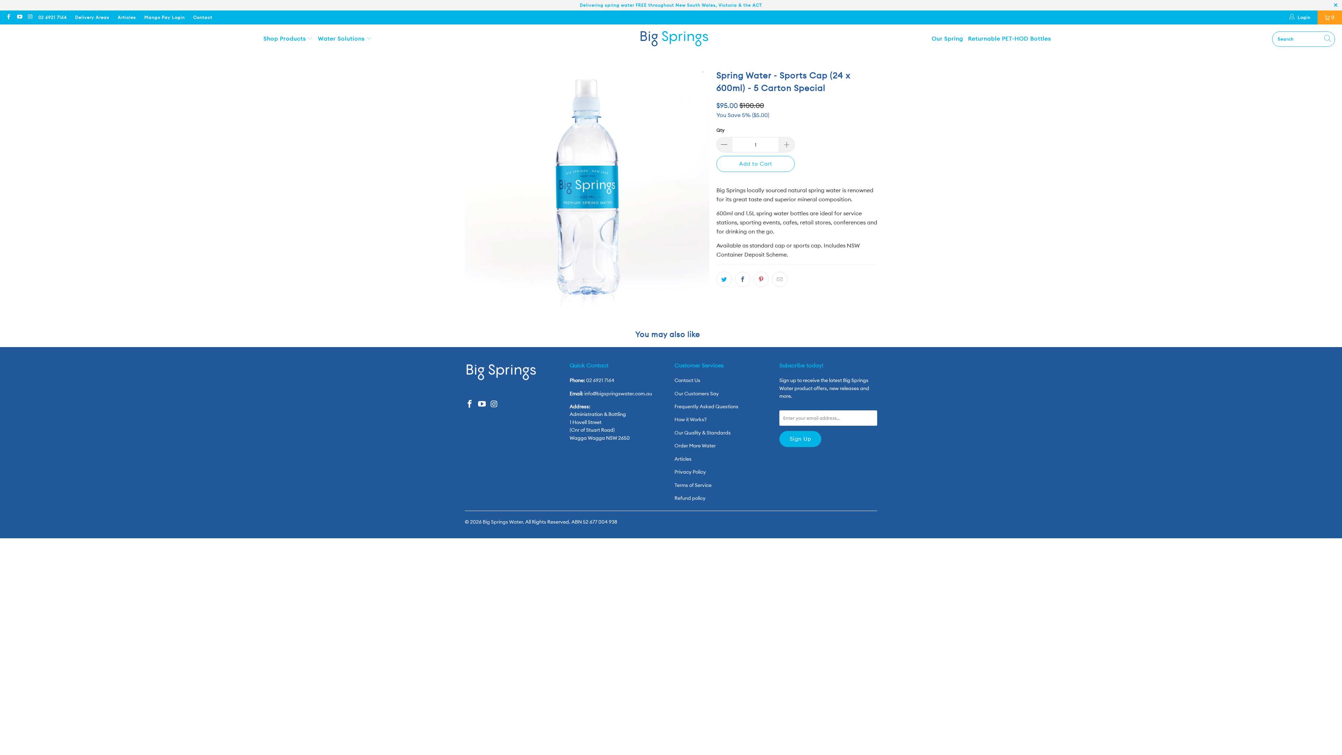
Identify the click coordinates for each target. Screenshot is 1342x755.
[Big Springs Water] (674, 39)
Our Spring (947, 38)
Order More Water (695, 446)
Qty (720, 130)
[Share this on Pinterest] (761, 279)
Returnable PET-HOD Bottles (1009, 38)
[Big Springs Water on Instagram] (30, 17)
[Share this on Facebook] (742, 279)
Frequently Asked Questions (706, 406)
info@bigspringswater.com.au (618, 393)
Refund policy (690, 498)
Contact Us (687, 380)
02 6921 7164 (52, 17)
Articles (127, 17)
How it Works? (690, 419)
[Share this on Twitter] (724, 279)
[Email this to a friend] (779, 279)
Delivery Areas (92, 17)
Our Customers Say (696, 393)
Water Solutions (342, 38)
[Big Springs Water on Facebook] (8, 17)
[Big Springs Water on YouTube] (19, 17)
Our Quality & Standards (702, 433)
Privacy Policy (690, 472)
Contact (202, 17)
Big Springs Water (503, 522)
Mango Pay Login (164, 17)
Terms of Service (693, 485)
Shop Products (286, 38)
